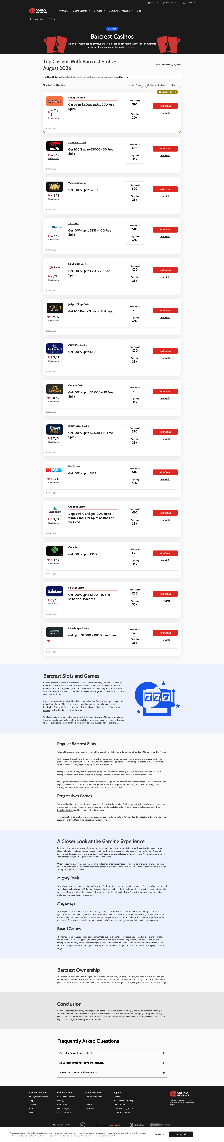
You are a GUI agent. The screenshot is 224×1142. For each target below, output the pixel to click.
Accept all (181, 1134)
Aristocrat (89, 1108)
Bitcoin (32, 1112)
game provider (136, 804)
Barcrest (112, 28)
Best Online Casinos (66, 1096)
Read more (130, 47)
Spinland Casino (76, 587)
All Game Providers (93, 1096)
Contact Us (118, 1096)
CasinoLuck (74, 547)
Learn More (159, 1134)
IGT (87, 1100)
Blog (139, 10)
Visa (31, 1108)
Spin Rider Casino (77, 142)
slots (66, 869)
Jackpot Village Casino (79, 304)
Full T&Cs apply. (51, 209)
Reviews (62, 10)
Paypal (32, 1100)
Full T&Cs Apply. (51, 533)
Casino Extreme (64, 1112)
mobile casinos (104, 1013)
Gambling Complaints (119, 10)
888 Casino (62, 1104)
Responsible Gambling (123, 1100)
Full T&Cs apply (51, 128)
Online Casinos (80, 10)
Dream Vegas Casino (78, 425)
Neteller (32, 1104)
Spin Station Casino (78, 263)
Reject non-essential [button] (107, 1136)
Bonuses (98, 10)
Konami (88, 1104)
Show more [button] (123, 77)
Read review (53, 118)
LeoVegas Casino (76, 97)
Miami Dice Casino (77, 344)
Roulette (61, 810)
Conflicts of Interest (122, 1112)
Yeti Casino (73, 223)
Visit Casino (165, 105)
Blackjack (69, 810)
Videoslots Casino (77, 183)
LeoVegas (61, 1100)
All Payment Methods (38, 1096)
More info (165, 113)
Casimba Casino (76, 385)
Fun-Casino (74, 466)
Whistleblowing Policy (123, 1108)
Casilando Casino (76, 506)
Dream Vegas (63, 1108)
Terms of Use (119, 1104)
